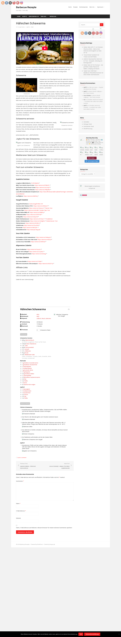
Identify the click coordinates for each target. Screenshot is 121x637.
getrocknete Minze (28, 370)
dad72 (28, 27)
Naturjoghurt (26, 389)
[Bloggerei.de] (83, 195)
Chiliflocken (28, 351)
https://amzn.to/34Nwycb (43, 237)
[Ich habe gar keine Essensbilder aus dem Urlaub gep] (97, 149)
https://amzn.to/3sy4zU (34, 249)
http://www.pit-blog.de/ (33, 229)
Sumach (27, 349)
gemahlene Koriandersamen (30, 363)
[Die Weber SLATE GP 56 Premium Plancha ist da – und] (87, 153)
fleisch (43, 318)
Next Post (60, 466)
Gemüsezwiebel (29, 347)
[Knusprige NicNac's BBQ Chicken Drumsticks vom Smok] (101, 153)
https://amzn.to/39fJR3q (37, 212)
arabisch (39, 318)
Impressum (100, 7)
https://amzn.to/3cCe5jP (43, 187)
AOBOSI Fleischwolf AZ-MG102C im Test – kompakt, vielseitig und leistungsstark (93, 60)
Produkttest (49, 219)
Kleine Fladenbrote (31, 344)
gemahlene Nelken (29, 373)
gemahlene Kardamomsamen (32, 377)
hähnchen (48, 318)
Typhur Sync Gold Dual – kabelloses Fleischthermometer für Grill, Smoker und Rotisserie (93, 72)
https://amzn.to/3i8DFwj (31, 196)
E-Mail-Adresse (21, 511)
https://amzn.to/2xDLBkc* (31, 210)
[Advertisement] (45, 293)
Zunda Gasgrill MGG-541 (36, 204)
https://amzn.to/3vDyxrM (30, 217)
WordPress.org (88, 128)
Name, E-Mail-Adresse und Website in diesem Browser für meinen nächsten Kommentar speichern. (44, 527)
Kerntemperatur (83, 7)
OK (81, 634)
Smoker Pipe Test (45, 210)
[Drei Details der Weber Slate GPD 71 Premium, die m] (82, 149)
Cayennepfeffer (27, 375)
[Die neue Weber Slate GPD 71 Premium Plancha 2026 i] (92, 149)
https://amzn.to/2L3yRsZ (36, 251)
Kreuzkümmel (26, 392)
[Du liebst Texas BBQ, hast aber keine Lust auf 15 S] (97, 153)
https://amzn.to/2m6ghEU (37, 221)
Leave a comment (21, 457)
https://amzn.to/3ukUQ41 (30, 227)
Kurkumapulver (27, 366)
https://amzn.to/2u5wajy (39, 254)
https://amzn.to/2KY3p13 (37, 219)
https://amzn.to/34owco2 (36, 208)
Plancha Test (48, 208)
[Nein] (119, 634)
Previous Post (28, 466)
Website (18, 518)
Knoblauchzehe (27, 391)
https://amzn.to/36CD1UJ (46, 263)
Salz (25, 379)
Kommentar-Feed (89, 126)
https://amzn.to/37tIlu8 (34, 261)
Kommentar (20, 481)
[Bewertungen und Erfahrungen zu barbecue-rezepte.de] (91, 188)
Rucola (26, 353)
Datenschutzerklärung (92, 634)
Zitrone (25, 382)
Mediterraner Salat (30, 354)
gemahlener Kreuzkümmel (30, 364)
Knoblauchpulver (27, 368)
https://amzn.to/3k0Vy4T (41, 206)
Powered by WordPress (37, 544)
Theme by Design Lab (49, 544)
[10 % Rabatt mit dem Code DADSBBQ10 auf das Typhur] (82, 153)
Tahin (26, 345)
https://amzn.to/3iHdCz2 (33, 223)
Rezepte (75, 7)
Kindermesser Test (52, 221)
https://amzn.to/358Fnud (38, 241)
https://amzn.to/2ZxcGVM (31, 225)
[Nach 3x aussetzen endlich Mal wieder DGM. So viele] (92, 153)
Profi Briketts (35, 183)
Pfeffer (26, 381)
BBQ (38, 314)
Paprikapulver (26, 372)
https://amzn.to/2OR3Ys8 (33, 214)
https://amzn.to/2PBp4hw (42, 189)
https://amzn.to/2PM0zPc (42, 185)
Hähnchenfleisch (29, 340)
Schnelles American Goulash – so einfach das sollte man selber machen (93, 101)
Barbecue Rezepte (26, 7)
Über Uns (91, 7)
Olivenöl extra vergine (29, 384)
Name (18, 503)
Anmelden (86, 122)
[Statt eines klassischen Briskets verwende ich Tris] (101, 149)
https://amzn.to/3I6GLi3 (44, 239)
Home (70, 7)
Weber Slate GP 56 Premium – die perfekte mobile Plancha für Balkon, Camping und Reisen (93, 66)
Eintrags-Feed (88, 124)
